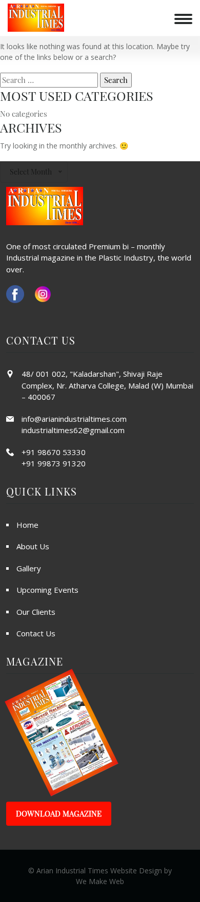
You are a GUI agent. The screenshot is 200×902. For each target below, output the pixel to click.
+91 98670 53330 (54, 452)
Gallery (28, 568)
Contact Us (35, 633)
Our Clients (35, 612)
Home (27, 525)
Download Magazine (59, 813)
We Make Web (100, 881)
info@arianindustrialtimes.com (74, 419)
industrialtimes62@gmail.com (73, 430)
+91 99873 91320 (54, 463)
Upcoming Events (47, 590)
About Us (32, 546)
